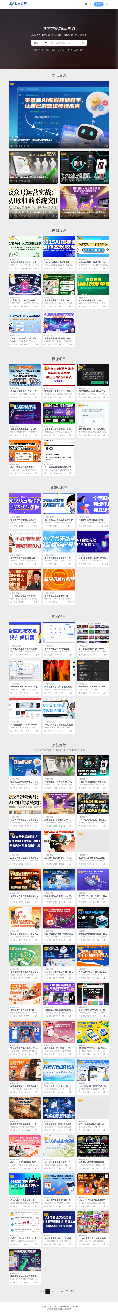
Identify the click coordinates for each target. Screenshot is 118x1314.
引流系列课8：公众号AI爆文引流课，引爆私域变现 (24, 301)
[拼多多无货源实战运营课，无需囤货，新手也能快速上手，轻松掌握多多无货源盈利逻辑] (25, 917)
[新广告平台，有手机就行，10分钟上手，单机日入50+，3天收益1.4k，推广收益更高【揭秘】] (93, 879)
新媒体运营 (59, 487)
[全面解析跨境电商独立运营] (93, 504)
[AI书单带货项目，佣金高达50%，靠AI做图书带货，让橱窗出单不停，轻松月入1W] (25, 1070)
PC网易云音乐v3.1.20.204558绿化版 (23, 725)
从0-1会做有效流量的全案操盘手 (92, 559)
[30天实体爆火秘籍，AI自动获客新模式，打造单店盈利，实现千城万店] (59, 917)
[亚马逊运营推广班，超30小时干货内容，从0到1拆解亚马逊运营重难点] (59, 956)
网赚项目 (59, 358)
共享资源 (50, 1309)
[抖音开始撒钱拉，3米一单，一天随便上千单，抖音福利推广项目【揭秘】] (59, 1070)
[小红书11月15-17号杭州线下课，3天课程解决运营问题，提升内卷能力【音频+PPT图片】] (25, 1146)
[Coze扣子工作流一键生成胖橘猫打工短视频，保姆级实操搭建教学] (93, 1222)
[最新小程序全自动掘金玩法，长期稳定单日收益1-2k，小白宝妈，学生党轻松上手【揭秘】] (59, 284)
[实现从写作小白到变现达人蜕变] (59, 708)
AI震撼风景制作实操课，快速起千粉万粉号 (58, 339)
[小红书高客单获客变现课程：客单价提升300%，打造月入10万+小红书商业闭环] (25, 451)
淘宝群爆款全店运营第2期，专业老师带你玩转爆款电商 (24, 1011)
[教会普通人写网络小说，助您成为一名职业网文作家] (25, 1108)
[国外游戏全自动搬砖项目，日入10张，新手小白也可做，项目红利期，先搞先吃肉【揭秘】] (59, 1146)
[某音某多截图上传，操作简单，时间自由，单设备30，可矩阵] (93, 413)
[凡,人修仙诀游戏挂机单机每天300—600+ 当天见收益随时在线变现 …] (59, 451)
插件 (82, 49)
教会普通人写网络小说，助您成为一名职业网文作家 (24, 1125)
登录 (100, 4)
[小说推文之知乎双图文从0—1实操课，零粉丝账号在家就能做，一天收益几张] (93, 1070)
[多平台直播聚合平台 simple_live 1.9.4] (93, 632)
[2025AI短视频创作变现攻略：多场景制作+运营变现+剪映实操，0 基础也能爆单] (59, 246)
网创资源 (15, 137)
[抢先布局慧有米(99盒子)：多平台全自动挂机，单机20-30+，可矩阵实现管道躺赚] (25, 375)
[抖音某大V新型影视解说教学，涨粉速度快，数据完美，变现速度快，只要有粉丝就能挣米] (93, 1146)
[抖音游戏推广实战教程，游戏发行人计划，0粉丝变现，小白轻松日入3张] (25, 1032)
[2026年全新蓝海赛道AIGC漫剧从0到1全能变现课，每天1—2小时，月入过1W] (93, 842)
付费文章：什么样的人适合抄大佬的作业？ (29, 177)
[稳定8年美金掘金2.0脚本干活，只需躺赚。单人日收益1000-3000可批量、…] (93, 375)
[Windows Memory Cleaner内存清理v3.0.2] (93, 670)
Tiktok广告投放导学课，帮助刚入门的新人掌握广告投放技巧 (24, 339)
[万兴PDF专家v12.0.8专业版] (59, 632)
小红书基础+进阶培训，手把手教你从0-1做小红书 (58, 1049)
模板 (70, 49)
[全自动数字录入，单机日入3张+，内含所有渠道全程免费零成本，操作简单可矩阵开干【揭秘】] (93, 956)
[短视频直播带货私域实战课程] (25, 504)
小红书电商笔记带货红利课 (56, 596)
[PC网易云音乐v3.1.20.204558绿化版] (25, 708)
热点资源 (59, 75)
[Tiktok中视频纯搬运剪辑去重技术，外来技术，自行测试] (84, 167)
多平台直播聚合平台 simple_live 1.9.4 (93, 649)
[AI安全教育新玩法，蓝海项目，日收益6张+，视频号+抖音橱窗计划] (25, 842)
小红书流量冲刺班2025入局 (22, 558)
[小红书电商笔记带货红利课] (59, 579)
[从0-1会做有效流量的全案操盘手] (93, 541)
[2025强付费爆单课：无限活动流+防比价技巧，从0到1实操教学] (93, 284)
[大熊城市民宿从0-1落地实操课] (59, 670)
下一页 (69, 1291)
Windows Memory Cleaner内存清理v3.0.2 (93, 687)
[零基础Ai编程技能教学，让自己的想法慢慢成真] (59, 114)
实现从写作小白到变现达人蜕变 (58, 724)
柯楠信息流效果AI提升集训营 (23, 648)
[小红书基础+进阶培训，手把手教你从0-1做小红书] (59, 1032)
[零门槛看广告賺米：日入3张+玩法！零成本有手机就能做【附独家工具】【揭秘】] (93, 1032)
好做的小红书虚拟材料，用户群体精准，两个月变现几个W (24, 1201)
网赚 (47, 49)
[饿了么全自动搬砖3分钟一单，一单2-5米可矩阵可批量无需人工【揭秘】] (93, 1108)
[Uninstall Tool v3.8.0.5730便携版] (25, 670)
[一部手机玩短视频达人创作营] (25, 579)
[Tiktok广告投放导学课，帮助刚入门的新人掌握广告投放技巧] (25, 322)
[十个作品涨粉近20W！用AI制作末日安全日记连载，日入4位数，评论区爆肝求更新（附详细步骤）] (93, 803)
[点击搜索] (83, 43)
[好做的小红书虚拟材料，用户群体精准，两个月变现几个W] (25, 1184)
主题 (76, 49)
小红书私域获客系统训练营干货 (58, 519)
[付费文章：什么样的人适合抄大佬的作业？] (33, 167)
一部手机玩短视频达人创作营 (23, 596)
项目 (53, 49)
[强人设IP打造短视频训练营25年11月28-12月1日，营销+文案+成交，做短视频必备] (93, 1184)
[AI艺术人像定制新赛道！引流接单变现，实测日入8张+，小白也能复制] (59, 842)
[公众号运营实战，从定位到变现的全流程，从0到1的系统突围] (33, 202)
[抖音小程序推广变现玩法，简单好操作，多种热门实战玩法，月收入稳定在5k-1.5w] (93, 994)
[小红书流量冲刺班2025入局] (25, 541)
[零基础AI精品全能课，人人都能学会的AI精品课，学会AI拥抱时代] (59, 879)
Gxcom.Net (58, 1306)
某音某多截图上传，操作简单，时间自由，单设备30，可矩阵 (93, 430)
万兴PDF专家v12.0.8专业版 (56, 648)
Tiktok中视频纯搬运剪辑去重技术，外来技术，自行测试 (83, 178)
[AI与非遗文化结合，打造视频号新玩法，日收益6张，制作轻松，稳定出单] (59, 1222)
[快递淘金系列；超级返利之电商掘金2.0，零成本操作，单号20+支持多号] (93, 246)
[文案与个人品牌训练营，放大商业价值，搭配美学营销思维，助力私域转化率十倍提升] (25, 246)
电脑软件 (59, 616)
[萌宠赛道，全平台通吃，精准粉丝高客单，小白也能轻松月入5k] (59, 375)
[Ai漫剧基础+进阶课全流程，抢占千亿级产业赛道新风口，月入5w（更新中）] (84, 202)
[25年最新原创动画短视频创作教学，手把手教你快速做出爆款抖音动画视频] (59, 994)
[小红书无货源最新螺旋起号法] (59, 541)
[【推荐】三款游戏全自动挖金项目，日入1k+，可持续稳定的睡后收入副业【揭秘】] (25, 1222)
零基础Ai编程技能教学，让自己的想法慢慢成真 (31, 139)
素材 (64, 49)
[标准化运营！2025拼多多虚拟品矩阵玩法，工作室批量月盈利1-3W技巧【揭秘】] (59, 1108)
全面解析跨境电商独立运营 (91, 519)
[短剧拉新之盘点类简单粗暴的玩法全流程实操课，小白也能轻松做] (25, 879)
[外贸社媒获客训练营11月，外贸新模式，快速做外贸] (59, 1184)
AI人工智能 (16, 646)
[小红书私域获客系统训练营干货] (59, 504)
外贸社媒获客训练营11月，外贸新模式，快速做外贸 (58, 1201)
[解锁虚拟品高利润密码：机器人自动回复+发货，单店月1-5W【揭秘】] (59, 413)
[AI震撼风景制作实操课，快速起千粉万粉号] (59, 322)
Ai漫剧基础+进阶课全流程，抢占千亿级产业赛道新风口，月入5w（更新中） (84, 213)
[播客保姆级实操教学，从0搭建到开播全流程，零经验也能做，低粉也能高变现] (25, 413)
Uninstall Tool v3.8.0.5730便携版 (24, 687)
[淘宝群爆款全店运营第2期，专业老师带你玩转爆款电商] (25, 994)
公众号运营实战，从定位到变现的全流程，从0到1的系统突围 (33, 213)
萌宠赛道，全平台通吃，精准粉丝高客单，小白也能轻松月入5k (58, 392)
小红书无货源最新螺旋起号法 (57, 558)
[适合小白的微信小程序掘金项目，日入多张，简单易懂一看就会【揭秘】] (25, 956)
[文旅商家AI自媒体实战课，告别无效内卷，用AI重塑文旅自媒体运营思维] (93, 917)
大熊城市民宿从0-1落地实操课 (58, 686)
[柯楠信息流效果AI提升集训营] (25, 632)
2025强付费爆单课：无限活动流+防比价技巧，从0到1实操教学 (93, 301)
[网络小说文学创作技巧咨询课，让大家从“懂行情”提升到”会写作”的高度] (25, 1260)
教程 (59, 49)
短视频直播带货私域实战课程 (23, 519)
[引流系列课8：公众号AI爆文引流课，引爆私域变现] (25, 284)
